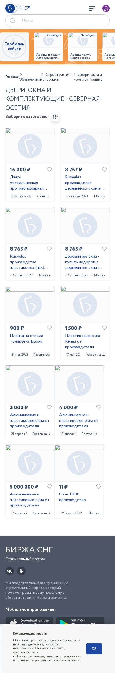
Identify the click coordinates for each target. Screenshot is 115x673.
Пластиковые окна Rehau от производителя (82, 341)
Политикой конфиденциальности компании (48, 656)
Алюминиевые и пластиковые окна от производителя (30, 420)
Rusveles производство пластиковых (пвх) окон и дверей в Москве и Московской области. (27, 262)
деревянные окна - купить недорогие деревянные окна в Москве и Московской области (82, 262)
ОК (94, 648)
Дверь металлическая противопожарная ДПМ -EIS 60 (26, 183)
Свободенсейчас (14, 46)
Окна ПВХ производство (72, 497)
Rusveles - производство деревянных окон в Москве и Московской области (82, 183)
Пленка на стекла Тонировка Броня (26, 338)
